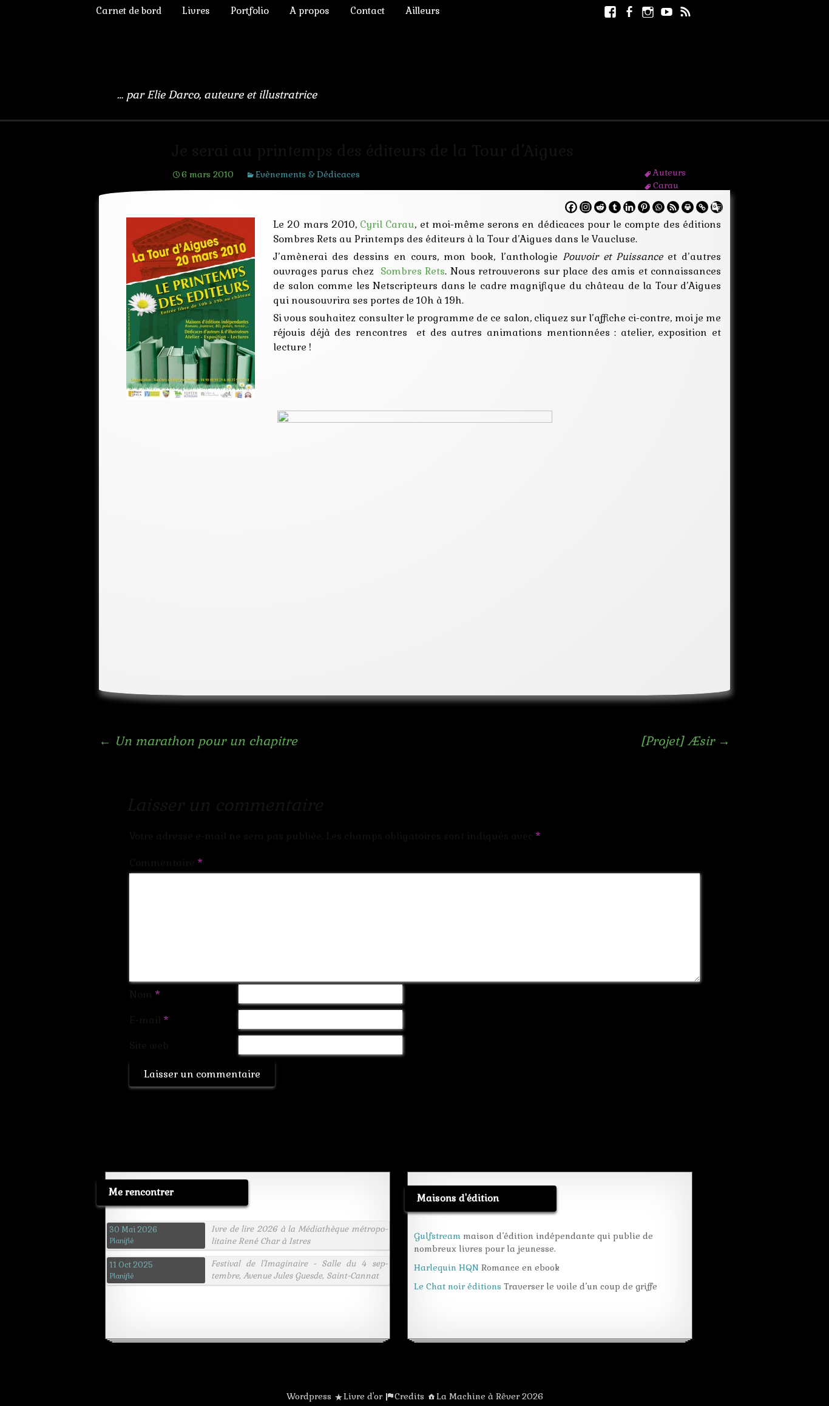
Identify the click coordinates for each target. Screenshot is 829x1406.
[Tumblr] (615, 207)
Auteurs (669, 172)
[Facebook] (571, 207)
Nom (144, 994)
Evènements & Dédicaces (307, 174)
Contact (367, 10)
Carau (665, 185)
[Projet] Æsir (685, 741)
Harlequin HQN (446, 1267)
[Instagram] (586, 207)
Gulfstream (437, 1235)
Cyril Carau (387, 224)
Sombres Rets (413, 271)
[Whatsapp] (658, 207)
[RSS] (673, 207)
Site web (149, 1045)
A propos (309, 10)
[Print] (688, 207)
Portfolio (250, 10)
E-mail (149, 1020)
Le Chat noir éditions (457, 1286)
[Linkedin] (629, 207)
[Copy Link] (702, 207)
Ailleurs (422, 10)
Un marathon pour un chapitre (198, 741)
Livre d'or (362, 1396)
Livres (196, 10)
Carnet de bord (128, 10)
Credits (409, 1396)
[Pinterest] (644, 207)
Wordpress (308, 1396)
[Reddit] (600, 207)
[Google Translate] (717, 207)
